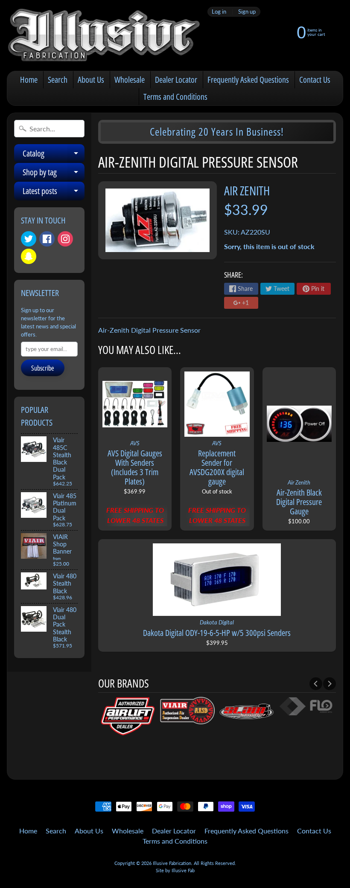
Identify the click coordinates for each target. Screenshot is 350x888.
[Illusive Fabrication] (104, 35)
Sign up (247, 12)
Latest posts (54, 192)
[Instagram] (65, 239)
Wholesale (129, 79)
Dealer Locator (176, 79)
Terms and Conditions (175, 96)
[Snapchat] (28, 256)
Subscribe (42, 368)
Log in (219, 12)
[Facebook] (47, 239)
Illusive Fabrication (172, 863)
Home (29, 79)
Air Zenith (247, 190)
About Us (91, 79)
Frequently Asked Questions (248, 79)
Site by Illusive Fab (175, 870)
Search (57, 79)
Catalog (54, 155)
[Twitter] (28, 239)
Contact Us (314, 79)
